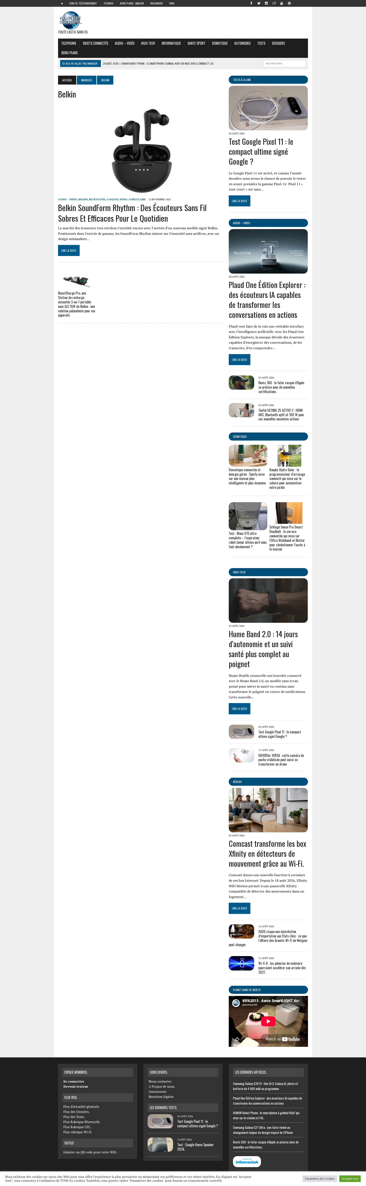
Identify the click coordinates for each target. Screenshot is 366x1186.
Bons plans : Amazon (132, 3)
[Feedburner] (297, 3)
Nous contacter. (160, 1081)
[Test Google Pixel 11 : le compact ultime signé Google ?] (268, 127)
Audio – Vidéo (124, 43)
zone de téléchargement (83, 3)
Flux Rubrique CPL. (77, 1127)
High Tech (148, 43)
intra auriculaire (133, 199)
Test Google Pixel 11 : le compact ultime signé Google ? (261, 151)
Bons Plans (69, 52)
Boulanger (156, 3)
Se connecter (73, 1081)
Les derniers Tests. (163, 1107)
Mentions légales (161, 1096)
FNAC (172, 3)
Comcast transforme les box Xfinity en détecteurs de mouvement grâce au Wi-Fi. (267, 853)
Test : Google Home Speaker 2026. (195, 1147)
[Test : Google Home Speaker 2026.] (160, 1149)
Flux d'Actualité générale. (81, 1106)
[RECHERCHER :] (284, 62)
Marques (86, 80)
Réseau (237, 781)
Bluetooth (97, 199)
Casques (112, 199)
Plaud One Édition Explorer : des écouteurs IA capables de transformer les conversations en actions (267, 299)
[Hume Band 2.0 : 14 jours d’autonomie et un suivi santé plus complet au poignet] (268, 620)
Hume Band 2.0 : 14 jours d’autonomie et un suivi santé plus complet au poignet (263, 648)
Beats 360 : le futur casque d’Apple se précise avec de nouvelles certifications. (281, 387)
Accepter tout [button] (350, 1178)
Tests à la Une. (242, 79)
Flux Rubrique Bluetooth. (81, 1122)
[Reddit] (274, 3)
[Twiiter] (258, 3)
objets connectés (95, 43)
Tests (261, 43)
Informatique (171, 43)
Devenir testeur (75, 1086)
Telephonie (68, 43)
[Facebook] (251, 3)
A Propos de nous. (162, 1086)
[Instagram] (266, 3)
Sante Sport (196, 43)
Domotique (220, 43)
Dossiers (278, 43)
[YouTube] (281, 3)
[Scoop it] (304, 3)
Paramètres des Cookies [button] (320, 1178)
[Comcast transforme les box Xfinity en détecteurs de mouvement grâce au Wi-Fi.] (268, 829)
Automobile (242, 43)
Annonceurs (157, 1091)
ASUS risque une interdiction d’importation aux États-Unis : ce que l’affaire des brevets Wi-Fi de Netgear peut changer (268, 938)
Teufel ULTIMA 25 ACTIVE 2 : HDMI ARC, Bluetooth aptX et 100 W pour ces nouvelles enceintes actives (281, 415)
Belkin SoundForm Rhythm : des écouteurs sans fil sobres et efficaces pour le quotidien (132, 213)
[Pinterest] (289, 3)
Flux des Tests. (74, 1117)
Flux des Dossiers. (76, 1112)
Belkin (83, 199)
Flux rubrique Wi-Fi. (77, 1132)
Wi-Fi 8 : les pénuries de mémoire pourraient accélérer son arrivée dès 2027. (282, 968)
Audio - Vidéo (67, 199)
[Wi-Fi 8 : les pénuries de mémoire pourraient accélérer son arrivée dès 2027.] (241, 967)
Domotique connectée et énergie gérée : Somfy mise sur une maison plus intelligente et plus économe (247, 476)
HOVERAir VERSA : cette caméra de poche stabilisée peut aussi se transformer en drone (281, 760)
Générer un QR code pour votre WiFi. (90, 1152)
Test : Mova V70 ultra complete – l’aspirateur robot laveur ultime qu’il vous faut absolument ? (248, 540)
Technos (109, 3)
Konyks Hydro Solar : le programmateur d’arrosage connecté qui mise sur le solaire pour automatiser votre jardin (287, 478)
